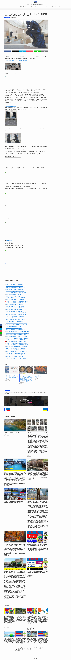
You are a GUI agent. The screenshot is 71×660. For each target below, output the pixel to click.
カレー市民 (15, 392)
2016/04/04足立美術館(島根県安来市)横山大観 (17, 324)
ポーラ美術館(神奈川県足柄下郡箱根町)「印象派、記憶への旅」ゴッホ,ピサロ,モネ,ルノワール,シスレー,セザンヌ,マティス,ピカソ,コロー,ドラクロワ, (12, 376)
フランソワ (25, 392)
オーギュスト (11, 392)
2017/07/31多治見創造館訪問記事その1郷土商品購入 (17, 351)
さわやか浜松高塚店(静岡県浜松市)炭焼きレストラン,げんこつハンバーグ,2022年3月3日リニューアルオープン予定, (41, 376)
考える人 (44, 392)
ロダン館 (37, 392)
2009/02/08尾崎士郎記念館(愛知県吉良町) (15, 286)
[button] (7, 51)
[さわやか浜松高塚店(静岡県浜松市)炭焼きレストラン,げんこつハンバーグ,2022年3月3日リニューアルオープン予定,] (40, 370)
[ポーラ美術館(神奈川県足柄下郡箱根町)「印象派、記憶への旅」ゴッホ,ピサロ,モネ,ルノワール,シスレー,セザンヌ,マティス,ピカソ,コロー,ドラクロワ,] (11, 370)
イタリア (7, 392)
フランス (22, 392)
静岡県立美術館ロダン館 (11, 106)
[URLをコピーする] (44, 51)
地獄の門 (41, 392)
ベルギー (29, 392)
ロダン (35, 392)
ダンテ (19, 392)
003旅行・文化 (7, 17)
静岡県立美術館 (7, 393)
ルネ (32, 392)
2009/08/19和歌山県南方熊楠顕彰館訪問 (14, 289)
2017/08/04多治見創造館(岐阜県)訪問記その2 (15, 353)
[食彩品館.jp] (35, 2)
